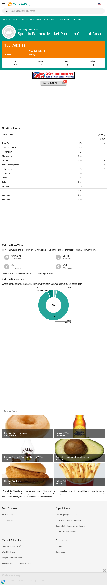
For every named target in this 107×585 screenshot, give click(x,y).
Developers (61, 540)
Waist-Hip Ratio (8, 552)
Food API (59, 546)
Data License (61, 552)
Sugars (7, 173)
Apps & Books (63, 508)
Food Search (7, 520)
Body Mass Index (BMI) (11, 546)
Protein (5, 178)
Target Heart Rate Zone (12, 558)
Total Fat (5, 143)
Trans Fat (8, 152)
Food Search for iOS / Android (68, 520)
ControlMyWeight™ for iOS (67, 515)
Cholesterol (7, 156)
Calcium (5, 182)
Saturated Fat (10, 148)
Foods (14, 19)
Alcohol (5, 186)
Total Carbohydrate (10, 165)
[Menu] (4, 4)
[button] (101, 4)
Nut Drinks (51, 19)
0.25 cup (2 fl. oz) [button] (37, 51)
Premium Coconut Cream (70, 19)
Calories (6, 135)
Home (4, 19)
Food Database (10, 508)
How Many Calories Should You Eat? (17, 564)
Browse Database (9, 515)
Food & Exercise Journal (66, 532)
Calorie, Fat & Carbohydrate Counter (71, 526)
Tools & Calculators (12, 540)
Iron (4, 191)
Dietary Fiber (9, 169)
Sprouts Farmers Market (32, 19)
